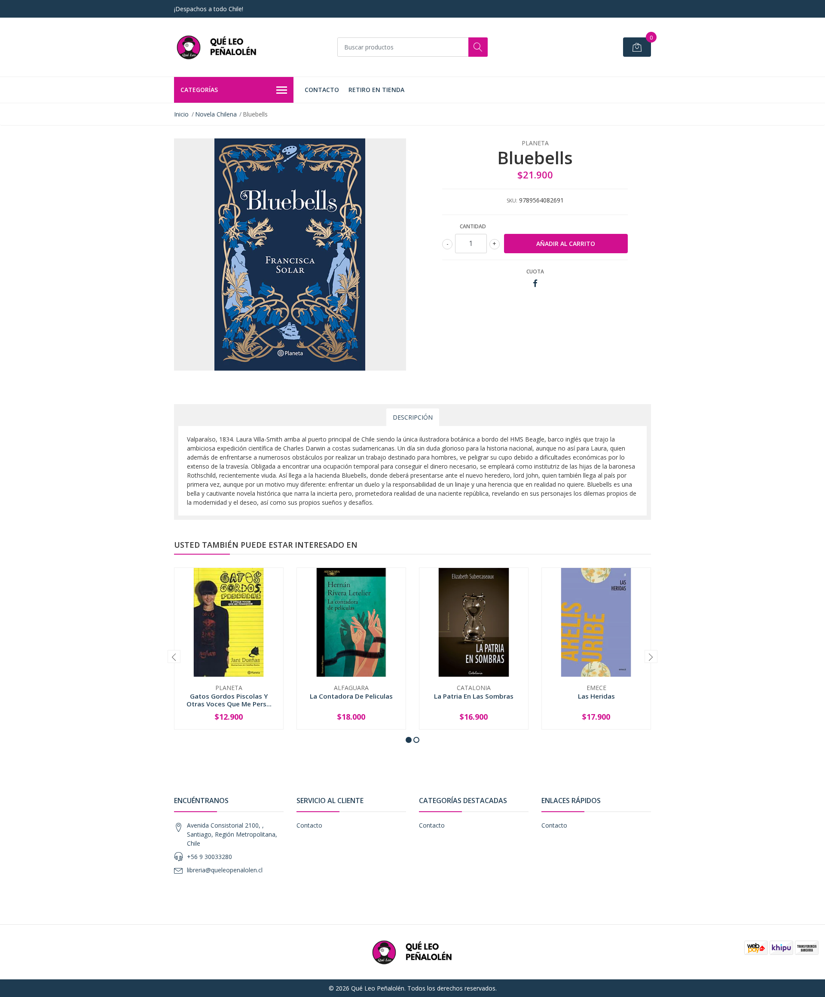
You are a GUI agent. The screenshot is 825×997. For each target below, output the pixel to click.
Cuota (535, 271)
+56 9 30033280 (209, 857)
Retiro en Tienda (376, 90)
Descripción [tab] (413, 417)
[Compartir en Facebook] (535, 283)
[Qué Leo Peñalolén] (217, 47)
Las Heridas (596, 696)
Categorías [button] (199, 90)
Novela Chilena (216, 114)
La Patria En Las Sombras (473, 696)
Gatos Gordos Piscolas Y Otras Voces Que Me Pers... (229, 700)
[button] (408, 740)
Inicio (181, 114)
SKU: (512, 200)
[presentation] (174, 656)
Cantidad (473, 226)
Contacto (322, 90)
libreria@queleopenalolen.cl (225, 870)
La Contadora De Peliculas (351, 696)
